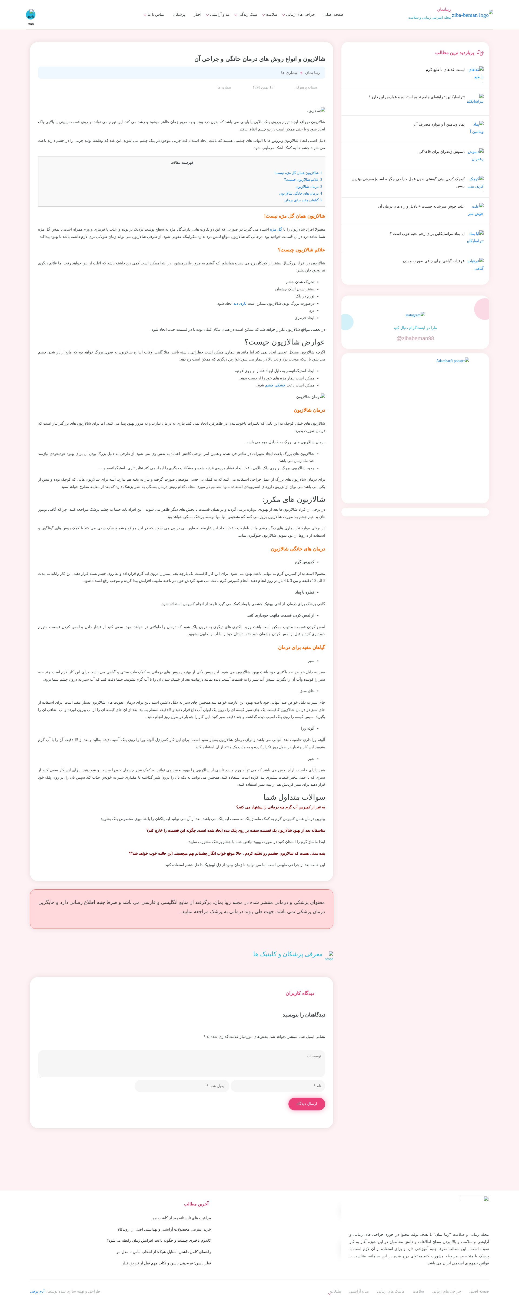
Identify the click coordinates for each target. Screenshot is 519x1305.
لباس (223, 31)
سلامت (271, 14)
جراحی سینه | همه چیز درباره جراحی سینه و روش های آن (230, 33)
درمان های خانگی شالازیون (300, 193)
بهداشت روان (243, 31)
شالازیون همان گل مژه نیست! (298, 173)
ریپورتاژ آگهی (150, 31)
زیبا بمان (312, 72)
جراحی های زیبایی (300, 14)
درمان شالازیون (309, 187)
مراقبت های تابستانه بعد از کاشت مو (182, 1218)
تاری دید (240, 303)
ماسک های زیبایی (240, 21)
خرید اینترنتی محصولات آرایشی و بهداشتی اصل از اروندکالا (164, 1229)
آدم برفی (37, 1291)
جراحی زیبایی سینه (296, 31)
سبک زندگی (247, 14)
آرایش (222, 21)
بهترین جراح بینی (240, 30)
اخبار (197, 14)
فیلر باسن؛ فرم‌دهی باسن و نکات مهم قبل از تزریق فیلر (166, 1263)
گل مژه (276, 229)
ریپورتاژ (335, 1288)
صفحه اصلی (333, 14)
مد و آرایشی (220, 14)
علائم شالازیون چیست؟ (303, 180)
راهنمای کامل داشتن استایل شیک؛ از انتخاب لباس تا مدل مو (164, 1252)
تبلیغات (155, 21)
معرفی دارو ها (262, 31)
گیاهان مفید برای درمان (303, 200)
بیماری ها (267, 21)
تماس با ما (156, 14)
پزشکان (179, 14)
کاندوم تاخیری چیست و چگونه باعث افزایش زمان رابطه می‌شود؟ (159, 1240)
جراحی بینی (302, 21)
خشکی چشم (275, 385)
